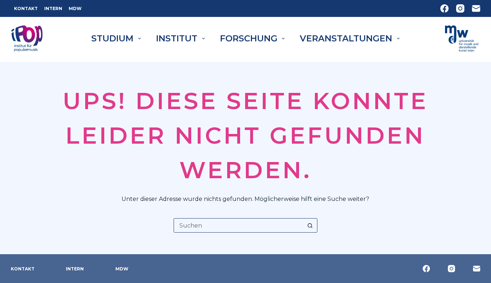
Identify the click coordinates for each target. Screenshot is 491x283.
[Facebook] (444, 8)
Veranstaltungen (346, 38)
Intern (53, 8)
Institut (176, 38)
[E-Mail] (476, 8)
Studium (112, 38)
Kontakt (26, 8)
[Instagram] (460, 8)
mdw (75, 8)
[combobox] (238, 225)
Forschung (248, 38)
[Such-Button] (310, 225)
